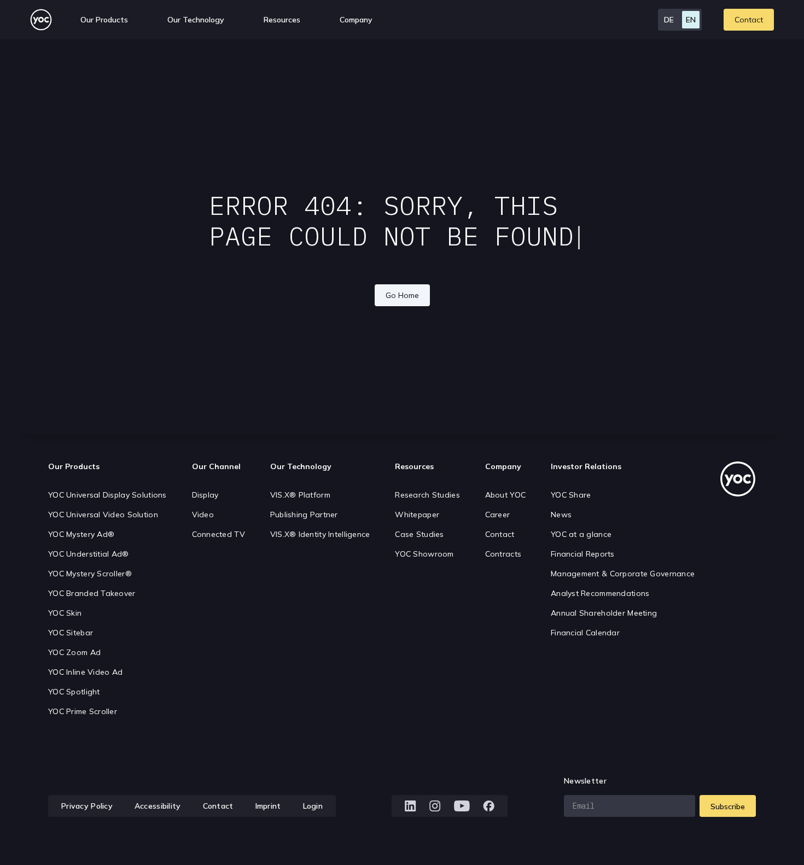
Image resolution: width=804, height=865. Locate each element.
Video (203, 514)
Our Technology (300, 466)
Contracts (503, 554)
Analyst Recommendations (600, 593)
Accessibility (158, 806)
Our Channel (216, 466)
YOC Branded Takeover (92, 593)
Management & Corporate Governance (623, 573)
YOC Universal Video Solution (103, 514)
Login (313, 806)
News (561, 514)
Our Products (74, 466)
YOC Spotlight (74, 692)
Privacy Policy (87, 806)
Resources (282, 20)
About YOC (505, 495)
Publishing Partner (304, 514)
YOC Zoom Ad (74, 652)
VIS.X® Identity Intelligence (320, 534)
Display (205, 495)
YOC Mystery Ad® (81, 534)
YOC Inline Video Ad (85, 672)
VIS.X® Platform (300, 495)
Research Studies (427, 495)
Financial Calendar (585, 633)
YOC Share (571, 495)
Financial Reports (583, 554)
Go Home (402, 295)
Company (503, 466)
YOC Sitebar (70, 633)
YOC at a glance (581, 534)
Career (497, 514)
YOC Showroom (424, 554)
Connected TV (218, 534)
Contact (749, 20)
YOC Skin (64, 613)
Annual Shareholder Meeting (604, 613)
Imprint (268, 806)
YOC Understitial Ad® (88, 554)
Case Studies (419, 534)
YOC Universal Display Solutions (107, 495)
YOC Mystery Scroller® (90, 573)
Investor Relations (586, 466)
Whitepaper (417, 514)
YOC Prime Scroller (82, 711)
